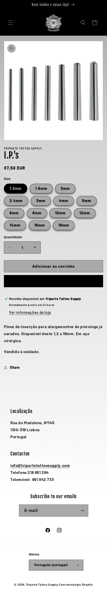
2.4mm (16, 200)
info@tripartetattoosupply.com (40, 465)
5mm (86, 200)
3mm (40, 200)
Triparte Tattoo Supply (42, 584)
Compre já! (53, 281)
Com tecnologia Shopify (76, 584)
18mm (63, 225)
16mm (39, 225)
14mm (15, 225)
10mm (60, 213)
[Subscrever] (82, 510)
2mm (65, 188)
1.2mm (16, 188)
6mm (14, 213)
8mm (37, 213)
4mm (63, 200)
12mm (84, 213)
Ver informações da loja (30, 312)
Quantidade (13, 237)
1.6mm (41, 188)
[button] (10, 22)
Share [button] (15, 367)
